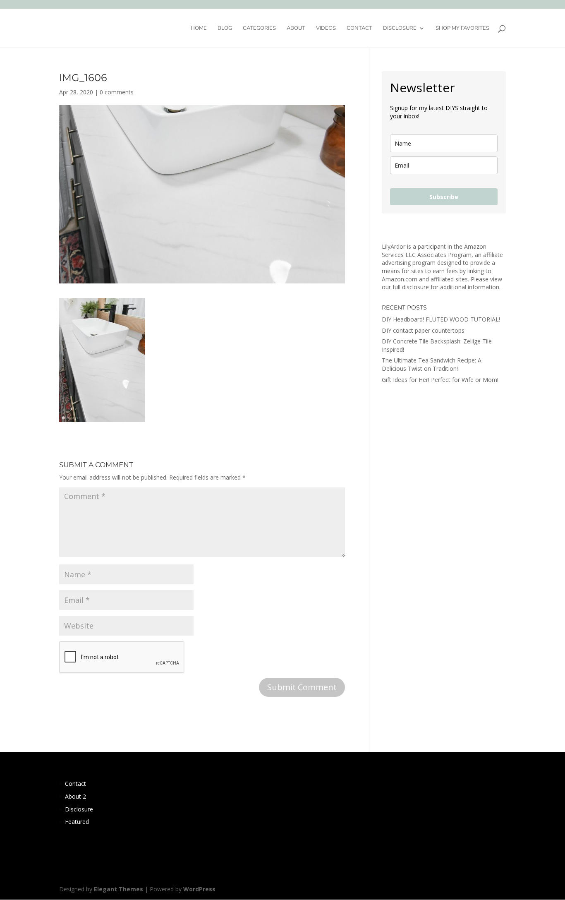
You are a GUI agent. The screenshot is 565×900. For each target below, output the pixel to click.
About (296, 28)
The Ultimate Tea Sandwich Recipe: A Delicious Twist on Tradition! (431, 364)
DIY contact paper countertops (423, 330)
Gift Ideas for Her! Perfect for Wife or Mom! (440, 380)
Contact (359, 28)
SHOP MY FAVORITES (462, 28)
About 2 (75, 796)
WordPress (199, 889)
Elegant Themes (118, 889)
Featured (77, 822)
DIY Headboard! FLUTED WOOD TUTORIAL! (441, 319)
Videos (326, 28)
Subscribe (443, 197)
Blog (225, 28)
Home (199, 28)
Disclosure (400, 28)
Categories (259, 28)
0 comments (117, 92)
